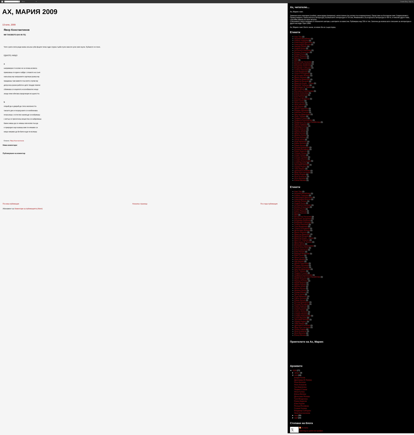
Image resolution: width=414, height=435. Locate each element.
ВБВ (296, 60)
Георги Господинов (302, 73)
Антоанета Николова (302, 50)
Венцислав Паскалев (302, 62)
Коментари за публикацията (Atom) (28, 209)
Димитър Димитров (302, 79)
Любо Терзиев (300, 116)
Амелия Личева (300, 46)
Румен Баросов (300, 151)
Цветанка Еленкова (302, 171)
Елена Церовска (301, 95)
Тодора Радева (300, 167)
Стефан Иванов (300, 159)
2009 (295, 370)
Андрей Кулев (300, 48)
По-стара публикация (269, 204)
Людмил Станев (300, 118)
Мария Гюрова (300, 130)
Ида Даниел (299, 106)
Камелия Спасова (301, 112)
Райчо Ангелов (300, 143)
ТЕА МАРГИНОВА (301, 165)
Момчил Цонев (300, 136)
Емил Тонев (299, 101)
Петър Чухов (299, 139)
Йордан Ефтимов (301, 110)
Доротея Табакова (301, 85)
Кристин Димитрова (302, 114)
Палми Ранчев (300, 138)
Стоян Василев (300, 163)
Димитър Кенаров (301, 81)
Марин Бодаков (300, 124)
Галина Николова (301, 70)
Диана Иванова (300, 77)
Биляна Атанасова (301, 52)
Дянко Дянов (299, 89)
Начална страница (139, 204)
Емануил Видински (302, 99)
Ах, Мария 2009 (29, 11)
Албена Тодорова (301, 41)
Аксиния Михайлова (302, 39)
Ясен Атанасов (300, 176)
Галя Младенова (301, 72)
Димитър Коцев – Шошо (304, 83)
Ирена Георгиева (301, 108)
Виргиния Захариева (302, 64)
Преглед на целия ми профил (311, 431)
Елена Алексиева (301, 93)
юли (296, 375)
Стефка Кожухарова (302, 161)
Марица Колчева (301, 126)
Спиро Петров (300, 155)
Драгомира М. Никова (303, 87)
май (296, 418)
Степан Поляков (301, 157)
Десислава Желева (302, 75)
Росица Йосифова (301, 149)
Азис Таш (298, 37)
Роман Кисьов (300, 145)
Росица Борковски (301, 147)
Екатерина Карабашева (303, 91)
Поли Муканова (300, 141)
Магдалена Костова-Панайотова (307, 122)
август (297, 373)
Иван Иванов (299, 105)
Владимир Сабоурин (302, 68)
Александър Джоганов (303, 42)
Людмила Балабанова (303, 120)
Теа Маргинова (300, 387)
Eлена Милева (300, 180)
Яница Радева (300, 174)
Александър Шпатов (302, 44)
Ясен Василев (300, 178)
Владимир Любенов (302, 66)
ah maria (304, 428)
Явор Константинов (17, 141)
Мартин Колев (300, 132)
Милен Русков (300, 134)
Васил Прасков (300, 58)
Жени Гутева (299, 103)
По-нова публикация (11, 204)
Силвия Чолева (300, 153)
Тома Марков (299, 169)
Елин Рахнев (299, 97)
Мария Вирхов (300, 128)
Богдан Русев (299, 54)
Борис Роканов (300, 56)
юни (296, 415)
